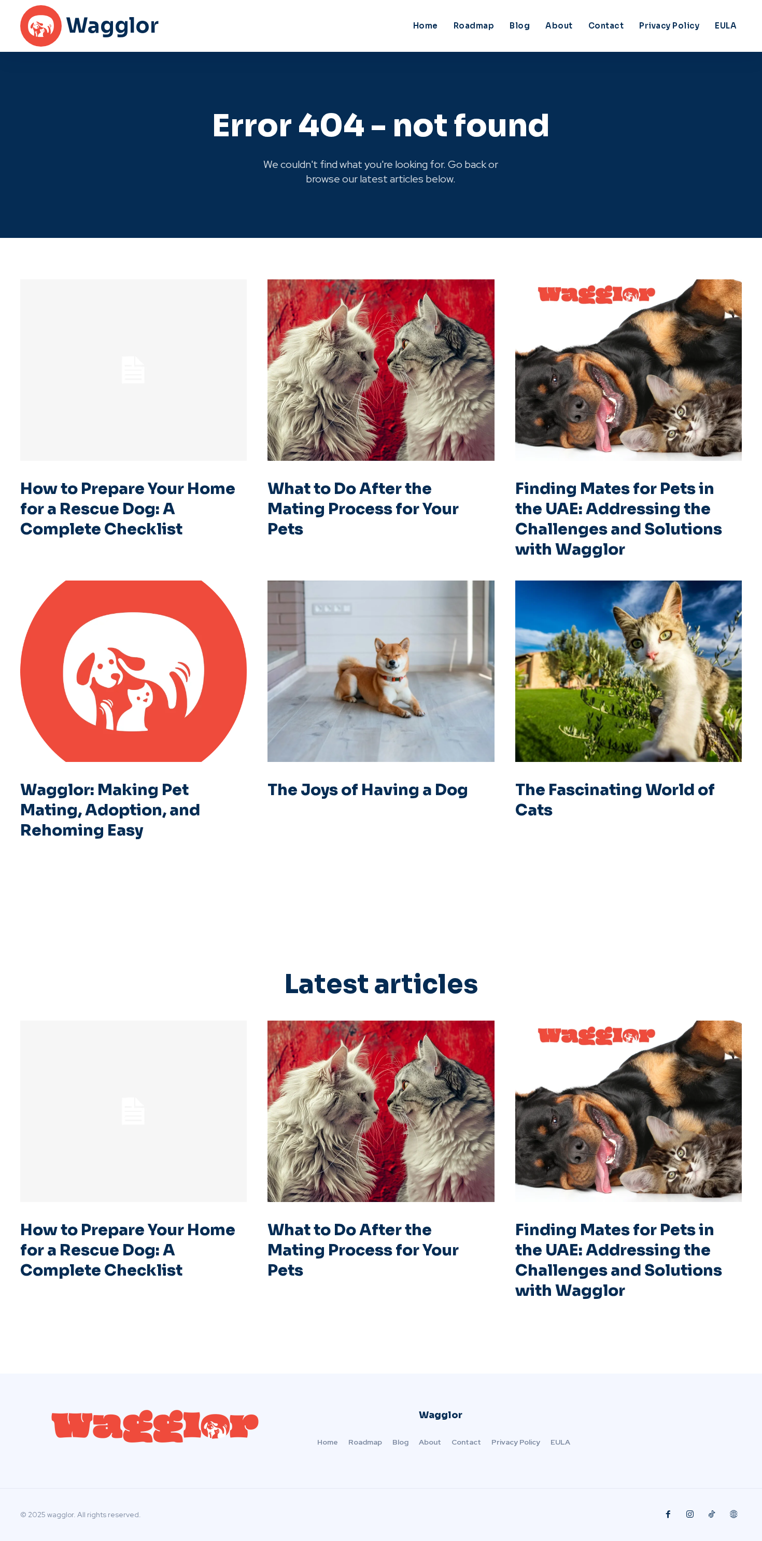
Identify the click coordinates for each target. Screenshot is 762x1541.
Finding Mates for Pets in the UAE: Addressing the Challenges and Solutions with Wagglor (618, 519)
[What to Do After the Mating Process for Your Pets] (380, 370)
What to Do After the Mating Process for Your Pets (363, 509)
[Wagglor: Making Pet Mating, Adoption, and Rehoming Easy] (133, 671)
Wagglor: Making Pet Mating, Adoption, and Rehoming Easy (110, 810)
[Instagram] (690, 1514)
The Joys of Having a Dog (367, 790)
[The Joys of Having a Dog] (380, 671)
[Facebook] (668, 1514)
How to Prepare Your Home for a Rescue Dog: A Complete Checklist (127, 509)
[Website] (733, 1514)
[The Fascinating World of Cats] (628, 671)
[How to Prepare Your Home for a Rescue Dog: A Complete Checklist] (133, 370)
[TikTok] (711, 1514)
